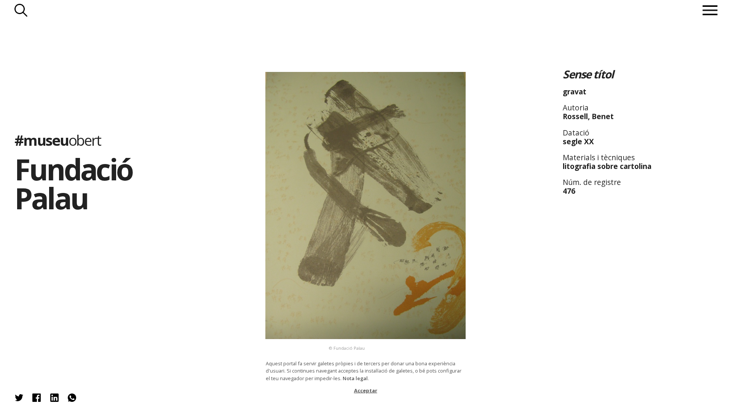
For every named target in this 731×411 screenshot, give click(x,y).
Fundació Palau (73, 183)
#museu (57, 140)
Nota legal (355, 378)
